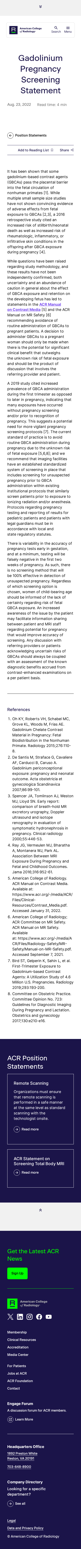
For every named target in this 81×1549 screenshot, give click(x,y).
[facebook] (39, 1317)
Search (56, 31)
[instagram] (29, 1317)
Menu (68, 31)
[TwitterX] (10, 1317)
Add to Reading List (33, 150)
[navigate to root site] (40, 1304)
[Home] (25, 30)
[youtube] (48, 1317)
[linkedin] (20, 1317)
